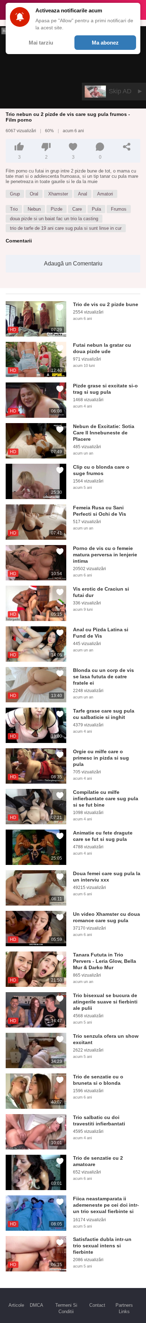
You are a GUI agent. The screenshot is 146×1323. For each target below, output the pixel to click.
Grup (15, 194)
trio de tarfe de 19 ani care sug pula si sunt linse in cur (66, 228)
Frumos (119, 209)
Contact (97, 1305)
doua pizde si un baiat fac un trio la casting (54, 218)
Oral (34, 194)
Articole (16, 1305)
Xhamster (58, 194)
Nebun (34, 209)
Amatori (105, 194)
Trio (14, 209)
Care (77, 209)
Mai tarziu (41, 43)
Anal (82, 194)
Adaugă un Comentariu (73, 263)
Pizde (56, 209)
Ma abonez (105, 43)
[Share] (127, 146)
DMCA (36, 1305)
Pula (96, 209)
